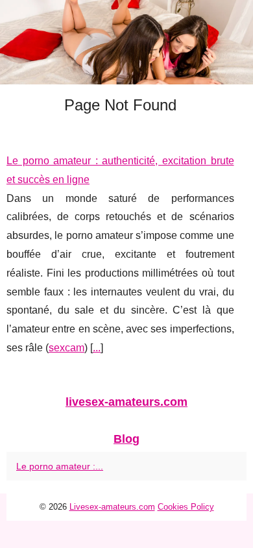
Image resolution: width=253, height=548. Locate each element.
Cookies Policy (186, 507)
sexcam (66, 347)
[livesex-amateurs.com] (126, 42)
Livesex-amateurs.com (112, 507)
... (97, 347)
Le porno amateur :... (59, 466)
